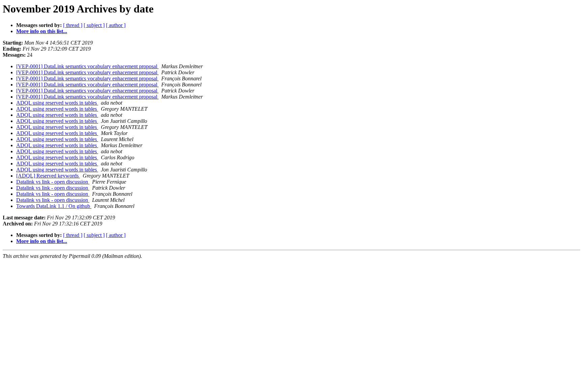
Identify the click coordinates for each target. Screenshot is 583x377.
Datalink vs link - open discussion (52, 182)
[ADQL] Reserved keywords (48, 176)
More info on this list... (41, 31)
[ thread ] (72, 25)
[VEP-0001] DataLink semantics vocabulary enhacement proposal (87, 66)
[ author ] (116, 25)
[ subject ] (94, 25)
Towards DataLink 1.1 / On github (53, 206)
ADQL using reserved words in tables (57, 103)
